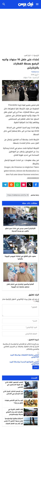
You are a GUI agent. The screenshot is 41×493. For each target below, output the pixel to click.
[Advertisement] (20, 30)
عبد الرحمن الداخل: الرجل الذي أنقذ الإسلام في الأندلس (13, 392)
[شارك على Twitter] (29, 184)
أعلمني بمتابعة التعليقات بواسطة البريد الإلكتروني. (24, 356)
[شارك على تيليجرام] (5, 184)
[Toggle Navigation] (38, 4)
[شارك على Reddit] (11, 184)
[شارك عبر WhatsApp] (17, 184)
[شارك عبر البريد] (23, 184)
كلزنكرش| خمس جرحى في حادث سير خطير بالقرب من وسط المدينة (20, 229)
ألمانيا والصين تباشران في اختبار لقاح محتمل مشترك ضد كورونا (20, 285)
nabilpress (35, 71)
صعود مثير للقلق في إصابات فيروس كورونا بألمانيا (20, 257)
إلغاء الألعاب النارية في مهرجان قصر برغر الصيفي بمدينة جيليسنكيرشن (14, 412)
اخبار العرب (27, 55)
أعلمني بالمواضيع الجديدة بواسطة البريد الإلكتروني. (24, 363)
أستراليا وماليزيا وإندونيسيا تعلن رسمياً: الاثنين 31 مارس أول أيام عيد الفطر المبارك (13, 421)
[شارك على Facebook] (36, 184)
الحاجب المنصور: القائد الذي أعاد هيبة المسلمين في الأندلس (14, 384)
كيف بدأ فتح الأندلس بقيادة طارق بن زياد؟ (14, 401)
